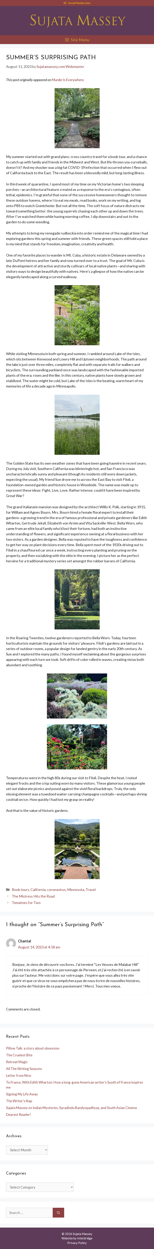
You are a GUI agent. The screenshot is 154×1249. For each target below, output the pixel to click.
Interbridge (84, 1238)
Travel (91, 889)
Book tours (20, 889)
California (38, 889)
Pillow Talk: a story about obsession (32, 1048)
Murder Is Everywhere (67, 79)
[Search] (58, 1213)
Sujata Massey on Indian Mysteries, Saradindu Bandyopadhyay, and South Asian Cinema (71, 1108)
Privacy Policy (77, 1243)
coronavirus (56, 889)
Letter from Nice (18, 1075)
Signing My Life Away (22, 1094)
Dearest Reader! (18, 1114)
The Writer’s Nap (19, 1101)
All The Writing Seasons (24, 1069)
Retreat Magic (17, 1062)
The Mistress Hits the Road (33, 896)
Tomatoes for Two (26, 902)
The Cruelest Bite (19, 1055)
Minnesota (75, 889)
